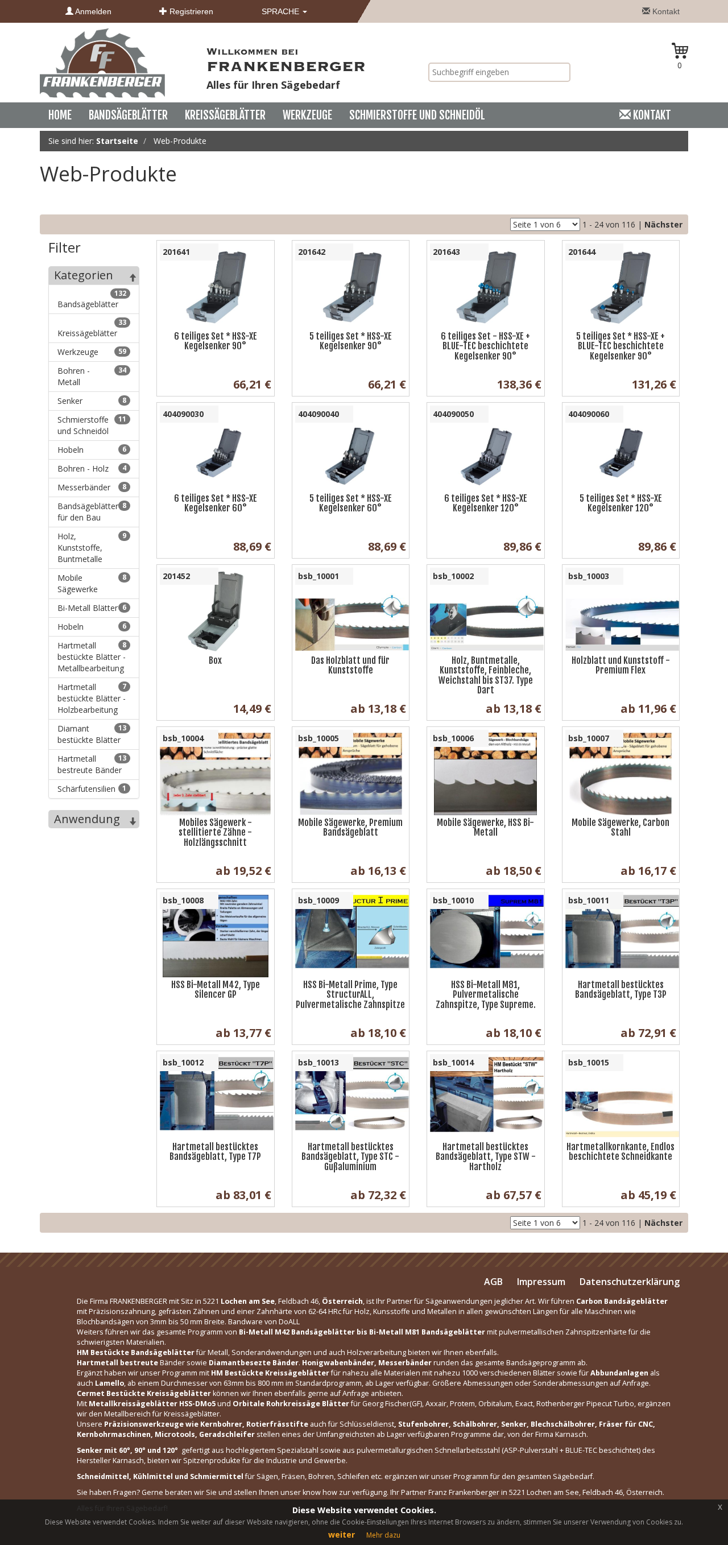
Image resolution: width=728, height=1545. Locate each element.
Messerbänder (91, 487)
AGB (493, 1281)
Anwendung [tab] (87, 819)
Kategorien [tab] (83, 275)
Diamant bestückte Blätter (91, 734)
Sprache (281, 11)
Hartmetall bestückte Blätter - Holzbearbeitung (91, 698)
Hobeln (91, 449)
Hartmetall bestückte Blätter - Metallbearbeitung (91, 657)
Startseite (117, 140)
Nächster (663, 224)
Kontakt (665, 11)
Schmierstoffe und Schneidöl (417, 115)
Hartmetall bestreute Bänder (91, 764)
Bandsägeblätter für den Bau (91, 512)
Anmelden (92, 11)
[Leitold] (102, 62)
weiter (341, 1534)
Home (60, 115)
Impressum (541, 1281)
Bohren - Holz (91, 468)
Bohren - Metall (91, 376)
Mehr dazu (383, 1535)
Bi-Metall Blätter (91, 607)
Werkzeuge (307, 115)
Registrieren (190, 11)
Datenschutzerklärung (630, 1281)
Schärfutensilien (91, 788)
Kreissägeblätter (225, 115)
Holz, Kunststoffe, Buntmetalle (91, 547)
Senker (91, 400)
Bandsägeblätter (128, 115)
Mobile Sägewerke (91, 583)
